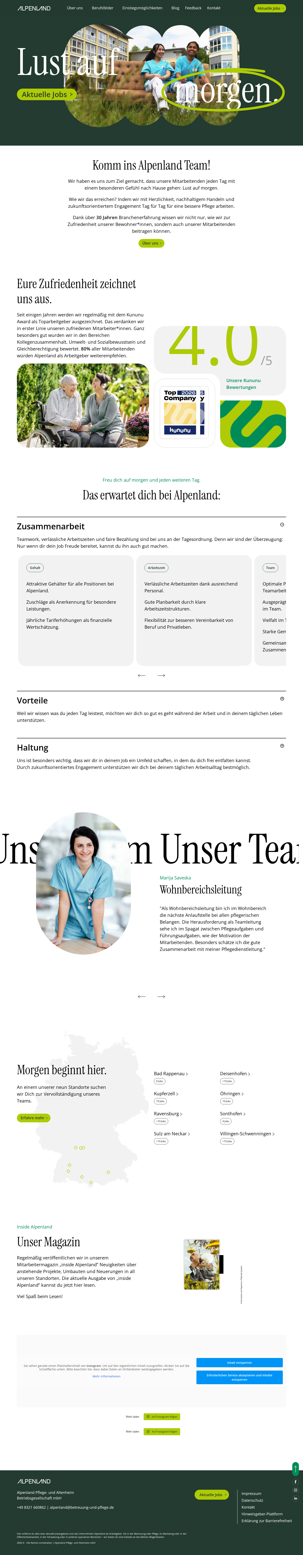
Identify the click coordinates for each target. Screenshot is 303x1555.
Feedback (193, 7)
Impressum (251, 1493)
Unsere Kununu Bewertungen (243, 383)
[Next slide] (161, 675)
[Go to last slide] (141, 675)
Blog (175, 7)
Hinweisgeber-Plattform (262, 1513)
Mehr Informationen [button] (107, 1376)
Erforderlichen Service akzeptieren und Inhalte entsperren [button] (239, 1377)
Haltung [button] (32, 747)
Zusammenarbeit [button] (51, 526)
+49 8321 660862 (31, 1507)
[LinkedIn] (295, 1498)
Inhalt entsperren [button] (239, 1363)
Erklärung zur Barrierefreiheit (267, 1520)
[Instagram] (295, 1490)
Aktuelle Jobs (44, 94)
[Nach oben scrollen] (295, 1469)
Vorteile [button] (32, 700)
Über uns (150, 243)
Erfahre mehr (32, 1117)
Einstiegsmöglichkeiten (142, 7)
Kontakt (213, 7)
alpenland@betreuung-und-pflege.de (82, 1507)
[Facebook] (295, 1482)
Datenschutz (252, 1500)
